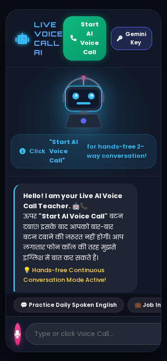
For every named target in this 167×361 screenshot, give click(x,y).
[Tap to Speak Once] (17, 334)
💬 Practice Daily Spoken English (68, 305)
